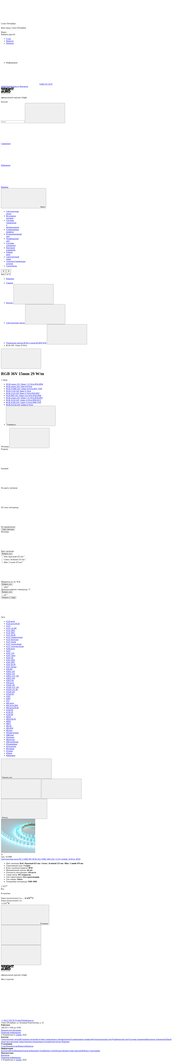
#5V (8, 701)
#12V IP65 (10, 630)
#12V (8, 626)
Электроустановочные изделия (37, 1042)
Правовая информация (11, 1032)
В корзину (44, 924)
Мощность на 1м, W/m (11, 582)
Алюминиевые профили (12, 230)
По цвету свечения (9, 488)
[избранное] (21, 955)
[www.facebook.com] (20, 999)
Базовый (5, 468)
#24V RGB (10, 664)
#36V (8, 696)
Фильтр (5, 817)
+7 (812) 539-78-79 (9, 1020)
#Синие (9, 751)
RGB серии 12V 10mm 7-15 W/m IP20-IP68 (24, 384)
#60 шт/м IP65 (12, 705)
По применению (8, 527)
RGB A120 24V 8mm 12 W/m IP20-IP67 (23, 393)
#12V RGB (10, 635)
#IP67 (8, 724)
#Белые (9, 730)
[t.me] (96, 999)
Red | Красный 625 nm (14, 557)
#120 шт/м (10, 621)
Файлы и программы (91, 1051)
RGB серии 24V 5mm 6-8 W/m (19, 386)
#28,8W (9, 669)
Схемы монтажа (75, 1051)
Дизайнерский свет (120, 1039)
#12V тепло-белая (13, 644)
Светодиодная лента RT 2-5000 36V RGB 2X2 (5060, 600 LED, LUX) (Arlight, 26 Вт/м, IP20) (40, 859)
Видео (12, 1051)
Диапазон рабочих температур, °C (16, 589)
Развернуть (11, 425)
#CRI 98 (9, 714)
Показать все (7, 777)
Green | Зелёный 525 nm (15, 559)
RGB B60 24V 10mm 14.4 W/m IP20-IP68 (23, 395)
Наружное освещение (10, 249)
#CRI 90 (9, 710)
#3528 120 (10, 685)
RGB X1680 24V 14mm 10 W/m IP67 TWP (24, 389)
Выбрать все (7, 554)
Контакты (24, 86)
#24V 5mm (10, 655)
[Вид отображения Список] (62, 789)
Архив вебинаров (30, 1051)
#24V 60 (9, 658)
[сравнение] (21, 935)
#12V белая (11, 642)
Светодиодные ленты (10, 1039)
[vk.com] (58, 999)
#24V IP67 (10, 662)
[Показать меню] (34, 294)
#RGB (8, 726)
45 (5, 595)
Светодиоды (11, 266)
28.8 (6, 587)
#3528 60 (10, 694)
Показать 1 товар (8, 597)
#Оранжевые (11, 744)
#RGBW (9, 728)
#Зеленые (10, 737)
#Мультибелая (12, 742)
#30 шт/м (10, 683)
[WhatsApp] (20, 84)
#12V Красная (12, 639)
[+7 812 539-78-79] (58, 1018)
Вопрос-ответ (50, 1051)
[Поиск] (45, 113)
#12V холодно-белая (15, 646)
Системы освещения (10, 244)
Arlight (18, 1035)
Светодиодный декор (14, 1042)
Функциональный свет (102, 1039)
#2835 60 (10, 680)
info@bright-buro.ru (25, 1020)
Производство (12, 1046)
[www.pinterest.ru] (134, 999)
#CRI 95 (9, 712)
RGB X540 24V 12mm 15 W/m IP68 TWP (23, 402)
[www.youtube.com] (20, 1018)
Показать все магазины (11, 1030)
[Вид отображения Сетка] (21, 789)
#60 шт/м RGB (12, 708)
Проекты (10, 43)
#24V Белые (11, 667)
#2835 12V (10, 674)
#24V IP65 (10, 660)
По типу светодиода (10, 507)
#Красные (10, 739)
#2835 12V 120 (12, 676)
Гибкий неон (9, 253)
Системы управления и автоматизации (54, 1039)
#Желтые (10, 735)
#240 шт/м (10, 649)
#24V (8, 651)
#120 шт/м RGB (13, 624)
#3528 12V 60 (12, 689)
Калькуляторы (62, 1051)
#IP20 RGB (11, 719)
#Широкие (10, 755)
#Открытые (11, 746)
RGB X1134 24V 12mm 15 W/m (19, 405)
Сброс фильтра (8, 529)
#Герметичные (12, 733)
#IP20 (8, 717)
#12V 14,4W (11, 628)
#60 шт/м (10, 703)
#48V (8, 699)
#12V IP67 (10, 633)
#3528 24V (10, 692)
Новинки (10, 279)
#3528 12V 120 (12, 687)
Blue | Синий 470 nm (13, 562)
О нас (8, 39)
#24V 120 (10, 653)
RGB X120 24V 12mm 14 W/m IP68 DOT (23, 400)
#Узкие (9, 753)
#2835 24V (10, 678)
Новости (10, 41)
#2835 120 (10, 671)
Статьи (41, 1051)
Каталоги (5, 1051)
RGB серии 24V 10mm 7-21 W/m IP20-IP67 (24, 398)
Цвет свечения (7, 551)
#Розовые (10, 749)
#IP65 (8, 721)
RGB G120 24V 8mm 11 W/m (18, 391)
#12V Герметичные (14, 637)
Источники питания (11, 217)
